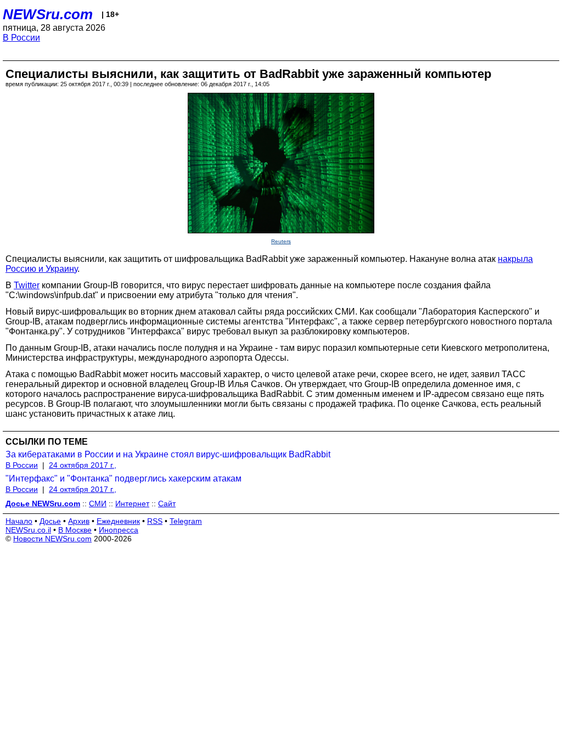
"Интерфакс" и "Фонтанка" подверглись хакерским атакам (123, 478)
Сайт (167, 503)
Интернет (132, 503)
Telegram (186, 521)
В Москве (75, 529)
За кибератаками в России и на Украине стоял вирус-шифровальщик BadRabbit (167, 454)
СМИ (97, 503)
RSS (154, 521)
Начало (18, 521)
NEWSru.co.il (28, 529)
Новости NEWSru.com (52, 538)
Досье (50, 521)
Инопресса (118, 529)
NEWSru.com (48, 14)
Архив (78, 521)
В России (21, 37)
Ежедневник (118, 521)
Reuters (281, 241)
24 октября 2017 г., (82, 465)
